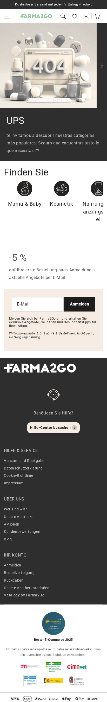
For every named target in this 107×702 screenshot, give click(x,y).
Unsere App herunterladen (26, 588)
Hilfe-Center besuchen (50, 427)
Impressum (13, 483)
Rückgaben (13, 580)
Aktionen (11, 524)
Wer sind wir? (15, 509)
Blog (8, 539)
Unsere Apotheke (19, 517)
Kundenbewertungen (22, 531)
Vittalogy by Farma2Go (24, 595)
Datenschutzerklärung (23, 468)
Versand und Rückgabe (24, 461)
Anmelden (79, 304)
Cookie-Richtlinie (18, 475)
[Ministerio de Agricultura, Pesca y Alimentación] (53, 680)
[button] (63, 16)
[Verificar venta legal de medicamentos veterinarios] (30, 680)
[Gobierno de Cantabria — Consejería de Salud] (76, 680)
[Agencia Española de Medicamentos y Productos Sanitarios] (30, 666)
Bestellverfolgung (19, 573)
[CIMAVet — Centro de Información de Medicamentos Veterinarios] (76, 666)
